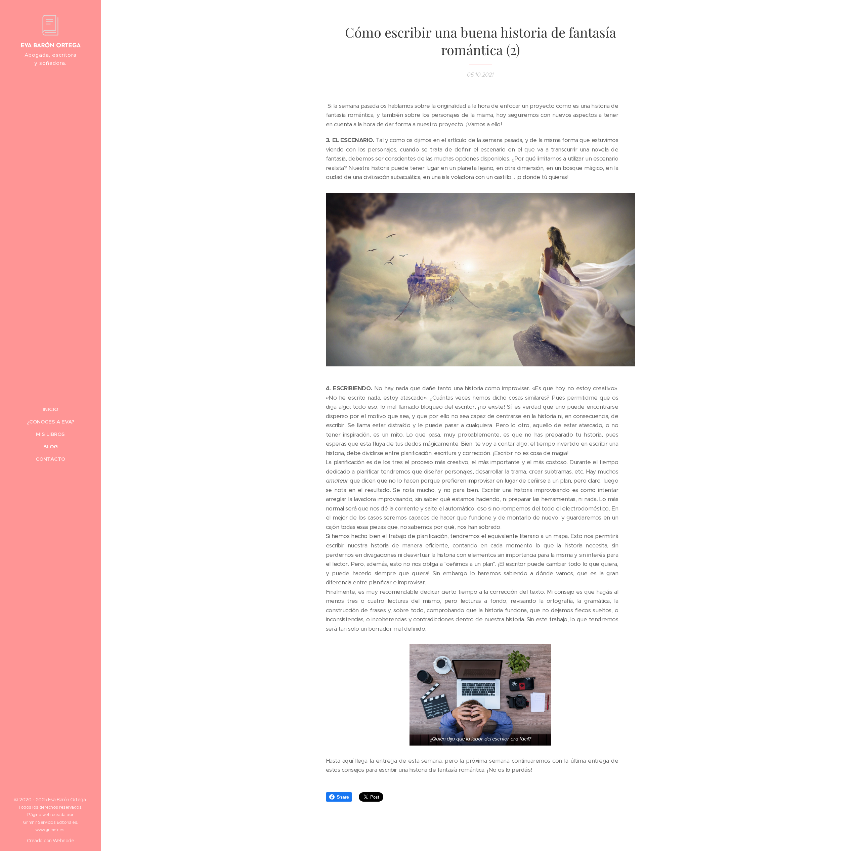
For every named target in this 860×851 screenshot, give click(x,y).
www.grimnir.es (49, 829)
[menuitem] (50, 409)
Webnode (63, 841)
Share (343, 797)
